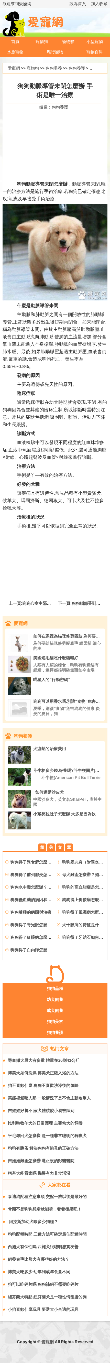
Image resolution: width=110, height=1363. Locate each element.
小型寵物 (94, 41)
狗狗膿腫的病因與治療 (30, 912)
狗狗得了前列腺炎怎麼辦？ (35, 874)
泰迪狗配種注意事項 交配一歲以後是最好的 (47, 1196)
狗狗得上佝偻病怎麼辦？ (84, 899)
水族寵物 (15, 52)
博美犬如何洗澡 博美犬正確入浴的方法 (43, 1073)
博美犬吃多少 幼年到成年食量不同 (39, 1272)
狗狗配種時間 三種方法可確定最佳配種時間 (47, 1234)
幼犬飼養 (55, 999)
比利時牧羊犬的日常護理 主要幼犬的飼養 (45, 1123)
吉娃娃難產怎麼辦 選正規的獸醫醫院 (41, 1161)
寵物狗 (42, 41)
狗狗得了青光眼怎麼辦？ (33, 925)
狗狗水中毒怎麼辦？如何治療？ (39, 887)
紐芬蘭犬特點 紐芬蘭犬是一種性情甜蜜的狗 (47, 1297)
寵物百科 (94, 52)
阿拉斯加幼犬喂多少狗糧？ (33, 1221)
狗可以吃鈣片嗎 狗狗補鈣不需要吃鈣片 (43, 1284)
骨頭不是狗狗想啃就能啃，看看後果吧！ (45, 1209)
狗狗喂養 (54, 68)
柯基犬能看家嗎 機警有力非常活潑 (39, 1173)
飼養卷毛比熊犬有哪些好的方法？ (38, 1259)
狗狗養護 (77, 68)
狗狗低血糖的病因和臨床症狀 (37, 899)
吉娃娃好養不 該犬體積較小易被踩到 (41, 1110)
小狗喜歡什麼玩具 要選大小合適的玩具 (43, 1309)
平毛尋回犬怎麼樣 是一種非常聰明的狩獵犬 (47, 1135)
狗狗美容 (55, 1021)
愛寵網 (14, 68)
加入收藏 (99, 4)
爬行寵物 (55, 52)
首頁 (15, 41)
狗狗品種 (55, 988)
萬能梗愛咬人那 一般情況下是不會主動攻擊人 (49, 1098)
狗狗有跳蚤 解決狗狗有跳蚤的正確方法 (43, 1148)
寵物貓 (68, 41)
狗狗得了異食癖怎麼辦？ (33, 862)
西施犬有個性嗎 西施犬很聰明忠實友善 (43, 1247)
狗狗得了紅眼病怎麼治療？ (35, 937)
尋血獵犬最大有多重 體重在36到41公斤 (44, 1060)
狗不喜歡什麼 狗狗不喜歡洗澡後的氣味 (43, 1085)
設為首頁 (78, 4)
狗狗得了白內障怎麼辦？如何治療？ (43, 950)
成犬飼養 (55, 1010)
